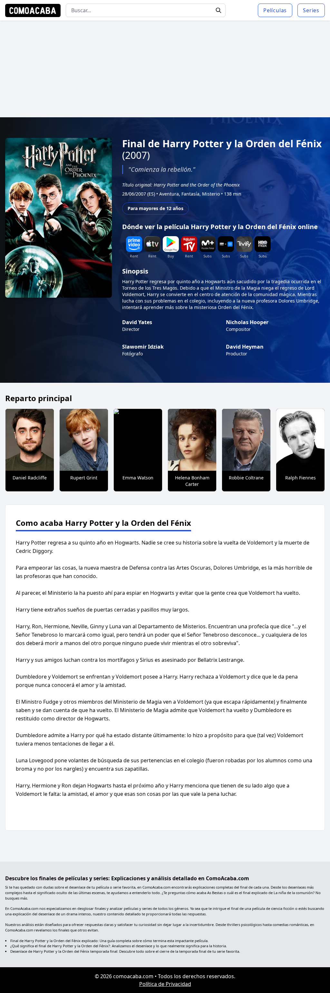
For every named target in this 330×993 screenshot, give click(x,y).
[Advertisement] (165, 69)
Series (311, 10)
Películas (275, 10)
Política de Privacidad (165, 984)
